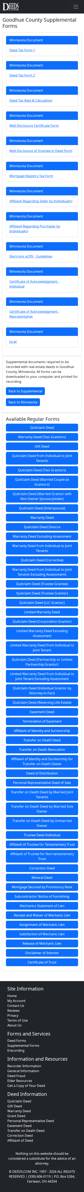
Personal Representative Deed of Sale (42, 782)
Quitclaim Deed (42, 427)
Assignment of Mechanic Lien (42, 924)
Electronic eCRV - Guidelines (30, 256)
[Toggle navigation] (76, 7)
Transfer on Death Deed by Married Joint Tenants (42, 794)
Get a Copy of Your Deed (26, 1085)
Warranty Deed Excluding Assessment (42, 536)
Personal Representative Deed (30, 1121)
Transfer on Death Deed (42, 740)
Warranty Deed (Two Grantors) (42, 437)
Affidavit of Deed (20, 1140)
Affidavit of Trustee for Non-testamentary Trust (42, 856)
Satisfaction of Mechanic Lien (42, 934)
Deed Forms (16, 1040)
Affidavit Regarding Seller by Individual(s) (40, 201)
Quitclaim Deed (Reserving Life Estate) (42, 702)
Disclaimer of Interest (42, 953)
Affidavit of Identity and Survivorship (42, 730)
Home (12, 996)
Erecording (15, 1050)
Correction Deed (42, 868)
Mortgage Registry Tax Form (31, 176)
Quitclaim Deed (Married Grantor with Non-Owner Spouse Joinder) (42, 496)
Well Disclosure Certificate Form (34, 125)
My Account (16, 1000)
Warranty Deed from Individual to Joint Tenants (42, 548)
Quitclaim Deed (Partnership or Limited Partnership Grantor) (42, 662)
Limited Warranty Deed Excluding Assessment (42, 633)
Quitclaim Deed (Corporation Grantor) (42, 621)
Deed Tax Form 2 (22, 75)
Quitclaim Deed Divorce (42, 527)
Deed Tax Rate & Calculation (30, 100)
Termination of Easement (42, 721)
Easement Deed (42, 712)
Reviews (13, 1010)
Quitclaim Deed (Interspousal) (42, 508)
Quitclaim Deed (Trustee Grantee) (42, 584)
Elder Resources (19, 1080)
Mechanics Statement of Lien (42, 906)
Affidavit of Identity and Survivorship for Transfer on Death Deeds (42, 761)
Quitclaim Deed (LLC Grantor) (42, 602)
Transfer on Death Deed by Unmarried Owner (42, 823)
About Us (14, 1025)
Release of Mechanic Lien (42, 943)
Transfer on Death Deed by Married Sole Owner (42, 809)
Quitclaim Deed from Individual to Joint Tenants (42, 458)
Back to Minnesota (23, 402)
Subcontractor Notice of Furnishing (42, 896)
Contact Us (15, 1005)
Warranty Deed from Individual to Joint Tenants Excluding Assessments (42, 572)
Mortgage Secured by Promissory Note (42, 887)
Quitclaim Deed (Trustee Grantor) (42, 593)
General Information (23, 1071)
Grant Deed (16, 1116)
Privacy (12, 1015)
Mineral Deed (42, 877)
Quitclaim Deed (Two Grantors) (42, 470)
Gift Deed (42, 446)
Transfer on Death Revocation (42, 749)
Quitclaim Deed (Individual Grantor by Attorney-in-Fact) (42, 690)
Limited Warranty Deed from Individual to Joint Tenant (42, 647)
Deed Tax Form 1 (22, 50)
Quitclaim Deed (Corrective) (42, 560)
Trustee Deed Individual (42, 835)
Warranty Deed (42, 517)
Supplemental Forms (23, 1045)
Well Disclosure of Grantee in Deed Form (40, 151)
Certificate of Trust (42, 962)
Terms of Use (17, 1020)
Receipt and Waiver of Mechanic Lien (42, 915)
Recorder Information (24, 1066)
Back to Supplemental (25, 391)
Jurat (13, 341)
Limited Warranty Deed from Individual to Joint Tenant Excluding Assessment (42, 676)
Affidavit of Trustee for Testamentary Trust (42, 844)
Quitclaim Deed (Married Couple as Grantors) (42, 482)
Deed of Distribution (42, 773)
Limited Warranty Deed (42, 612)
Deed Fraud (16, 1076)
